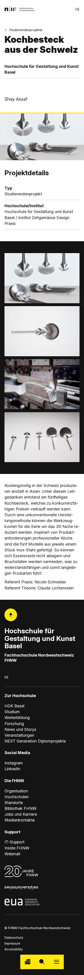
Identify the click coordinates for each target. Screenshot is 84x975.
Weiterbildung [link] (17, 717)
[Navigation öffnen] (56, 962)
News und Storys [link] (20, 729)
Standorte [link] (13, 802)
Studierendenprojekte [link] (25, 30)
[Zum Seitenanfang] (10, 614)
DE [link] (77, 9)
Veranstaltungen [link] (19, 735)
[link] (19, 9)
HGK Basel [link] (14, 706)
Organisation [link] (16, 791)
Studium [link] (12, 711)
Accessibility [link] (13, 949)
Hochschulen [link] (16, 796)
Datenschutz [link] (13, 937)
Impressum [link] (12, 943)
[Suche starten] (42, 962)
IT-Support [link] (14, 842)
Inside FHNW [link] (16, 848)
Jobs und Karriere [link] (20, 814)
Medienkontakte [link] (19, 820)
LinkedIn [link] (12, 768)
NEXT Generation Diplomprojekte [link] (35, 741)
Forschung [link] (14, 723)
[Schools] (27, 962)
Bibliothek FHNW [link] (20, 808)
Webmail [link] (12, 853)
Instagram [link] (13, 763)
